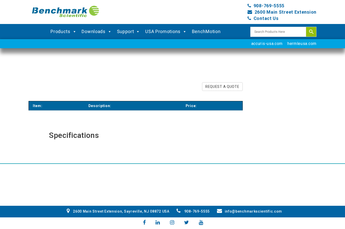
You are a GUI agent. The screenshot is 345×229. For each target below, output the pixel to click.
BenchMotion (206, 31)
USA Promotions (163, 31)
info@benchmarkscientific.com (253, 211)
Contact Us (266, 18)
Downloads (93, 31)
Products (60, 31)
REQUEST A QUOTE (222, 87)
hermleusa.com (301, 43)
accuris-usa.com (267, 43)
